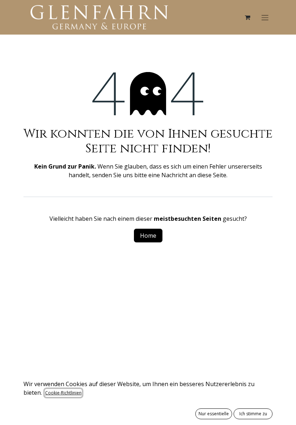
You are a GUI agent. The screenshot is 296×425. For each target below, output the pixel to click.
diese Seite (211, 175)
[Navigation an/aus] (265, 17)
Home (148, 236)
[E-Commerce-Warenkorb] (247, 17)
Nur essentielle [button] (214, 414)
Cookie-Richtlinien (63, 393)
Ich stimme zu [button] (253, 414)
